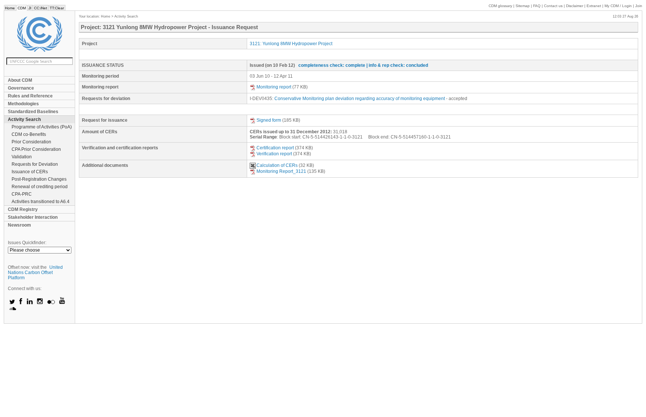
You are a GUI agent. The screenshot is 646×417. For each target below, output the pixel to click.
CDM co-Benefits (29, 134)
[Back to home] (39, 34)
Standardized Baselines (33, 111)
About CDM (20, 80)
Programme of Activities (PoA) (42, 127)
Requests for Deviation (35, 164)
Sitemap (523, 6)
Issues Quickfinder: (27, 242)
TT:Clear (57, 8)
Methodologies (23, 103)
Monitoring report (273, 87)
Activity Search (24, 119)
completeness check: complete (331, 65)
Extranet (594, 6)
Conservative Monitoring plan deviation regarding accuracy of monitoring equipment (359, 98)
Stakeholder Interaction (33, 217)
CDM (22, 8)
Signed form (268, 120)
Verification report (274, 153)
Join (638, 6)
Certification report (275, 147)
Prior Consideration (31, 141)
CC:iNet (40, 8)
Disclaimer (574, 6)
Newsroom (19, 225)
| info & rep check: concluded (397, 65)
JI (29, 8)
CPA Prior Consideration (36, 149)
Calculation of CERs (277, 165)
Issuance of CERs (30, 171)
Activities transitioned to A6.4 (41, 201)
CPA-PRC (22, 194)
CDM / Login (619, 6)
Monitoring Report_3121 (281, 171)
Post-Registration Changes (39, 179)
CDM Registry (23, 209)
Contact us (553, 6)
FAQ (537, 6)
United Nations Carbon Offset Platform (35, 272)
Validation (22, 156)
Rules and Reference (30, 96)
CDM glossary (500, 6)
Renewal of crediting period (40, 186)
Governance (21, 88)
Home (10, 8)
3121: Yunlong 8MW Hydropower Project (291, 43)
